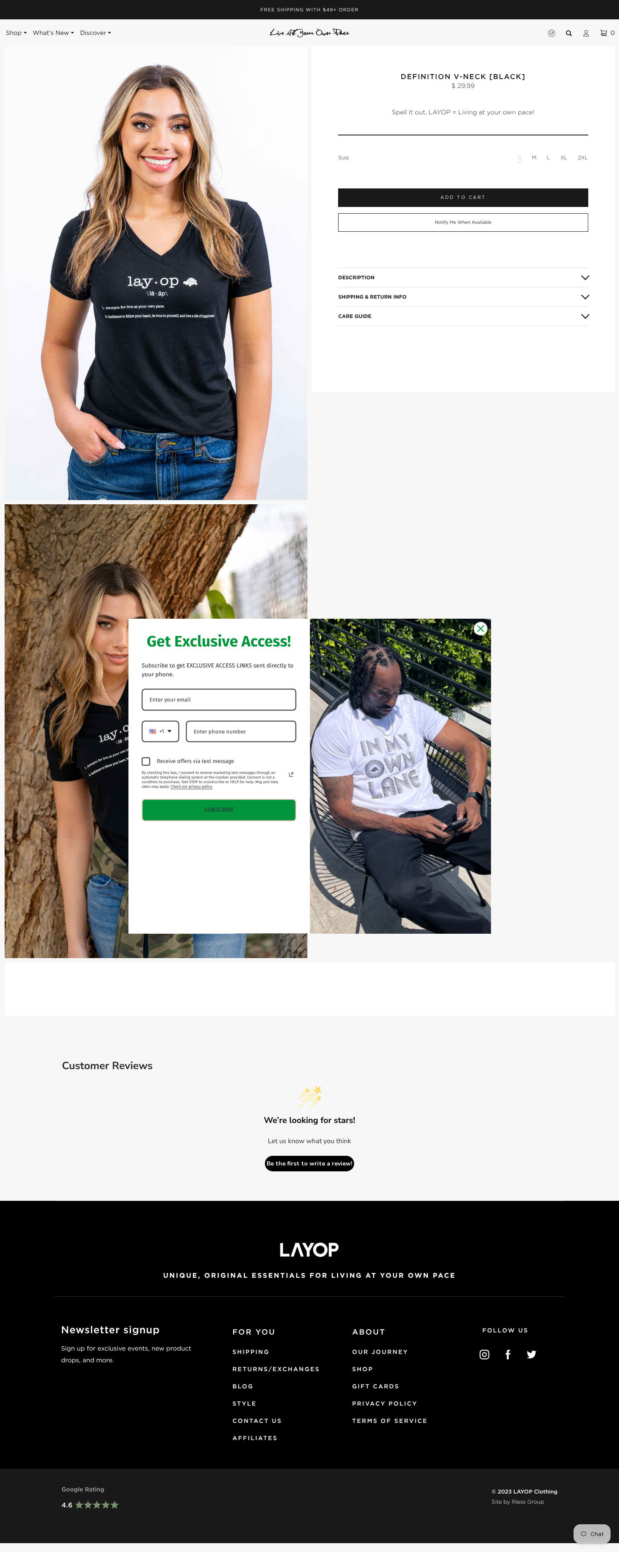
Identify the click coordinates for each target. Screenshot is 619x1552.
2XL (583, 157)
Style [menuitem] (244, 1404)
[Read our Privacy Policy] (291, 775)
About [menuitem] (368, 1332)
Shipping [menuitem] (250, 1352)
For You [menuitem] (254, 1332)
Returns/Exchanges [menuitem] (276, 1369)
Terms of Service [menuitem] (390, 1421)
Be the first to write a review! (309, 1164)
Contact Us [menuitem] (257, 1421)
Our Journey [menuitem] (380, 1352)
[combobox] (160, 731)
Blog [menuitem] (242, 1386)
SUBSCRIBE (219, 809)
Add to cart (463, 197)
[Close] (481, 629)
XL (564, 157)
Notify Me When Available (463, 222)
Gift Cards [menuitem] (376, 1386)
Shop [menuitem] (362, 1369)
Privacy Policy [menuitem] (384, 1404)
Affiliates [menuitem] (255, 1438)
